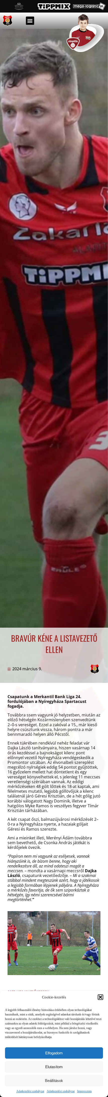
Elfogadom (54, 1053)
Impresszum (84, 1091)
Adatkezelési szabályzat (30, 1091)
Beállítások (54, 1080)
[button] (100, 997)
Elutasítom (54, 1067)
